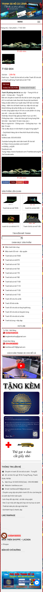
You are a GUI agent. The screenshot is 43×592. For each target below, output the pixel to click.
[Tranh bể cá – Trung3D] (21, 10)
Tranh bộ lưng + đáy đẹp (13, 320)
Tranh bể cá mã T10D (13, 282)
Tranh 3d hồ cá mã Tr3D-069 (32, 227)
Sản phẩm (13, 28)
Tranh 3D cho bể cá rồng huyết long (17, 308)
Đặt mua (6, 84)
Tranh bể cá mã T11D (13, 286)
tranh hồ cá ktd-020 (32, 208)
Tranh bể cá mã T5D (12, 264)
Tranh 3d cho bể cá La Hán (19, 77)
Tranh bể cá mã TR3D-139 (11, 208)
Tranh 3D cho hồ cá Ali (13, 299)
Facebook (6, 182)
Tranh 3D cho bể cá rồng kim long (17, 312)
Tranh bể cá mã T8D (12, 277)
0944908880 (12, 343)
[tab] (10, 88)
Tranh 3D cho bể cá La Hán (14, 316)
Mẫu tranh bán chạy (12, 247)
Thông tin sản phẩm (10, 88)
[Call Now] (4, 536)
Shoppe (6, 544)
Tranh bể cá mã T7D (12, 273)
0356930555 (12, 333)
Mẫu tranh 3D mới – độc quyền (16, 251)
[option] (8, 59)
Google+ (19, 182)
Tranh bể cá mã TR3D (13, 256)
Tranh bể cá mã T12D (13, 290)
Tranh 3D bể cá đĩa (11, 303)
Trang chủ (4, 28)
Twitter (13, 182)
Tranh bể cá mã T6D (12, 269)
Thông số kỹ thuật (27, 88)
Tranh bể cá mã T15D (23, 80)
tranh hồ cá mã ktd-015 (10, 226)
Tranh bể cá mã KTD (12, 260)
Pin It (26, 182)
